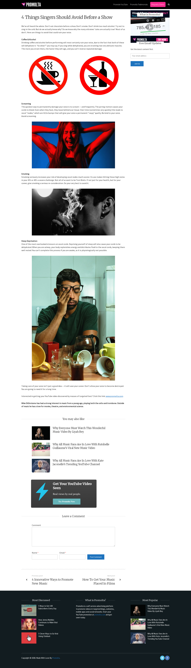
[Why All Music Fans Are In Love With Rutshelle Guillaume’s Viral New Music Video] (138, 624)
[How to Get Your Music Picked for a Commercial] (42, 492)
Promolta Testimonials (139, 4)
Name (35, 552)
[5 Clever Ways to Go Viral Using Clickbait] (28, 638)
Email (63, 552)
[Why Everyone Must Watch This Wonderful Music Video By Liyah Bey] (138, 610)
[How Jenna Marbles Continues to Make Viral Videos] (28, 624)
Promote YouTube (120, 4)
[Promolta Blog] (31, 4)
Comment (36, 525)
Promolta (56, 658)
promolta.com (99, 614)
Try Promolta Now (66, 501)
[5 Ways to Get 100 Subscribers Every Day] (28, 610)
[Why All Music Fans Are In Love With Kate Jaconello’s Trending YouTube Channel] (138, 638)
